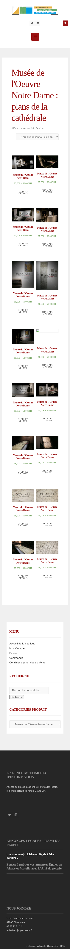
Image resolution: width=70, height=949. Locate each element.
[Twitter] (32, 23)
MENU (35, 37)
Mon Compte (17, 648)
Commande (16, 657)
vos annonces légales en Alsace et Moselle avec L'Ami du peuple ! (35, 866)
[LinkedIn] (37, 23)
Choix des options (23, 192)
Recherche (16, 697)
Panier (13, 653)
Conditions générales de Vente (27, 662)
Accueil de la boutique (22, 643)
